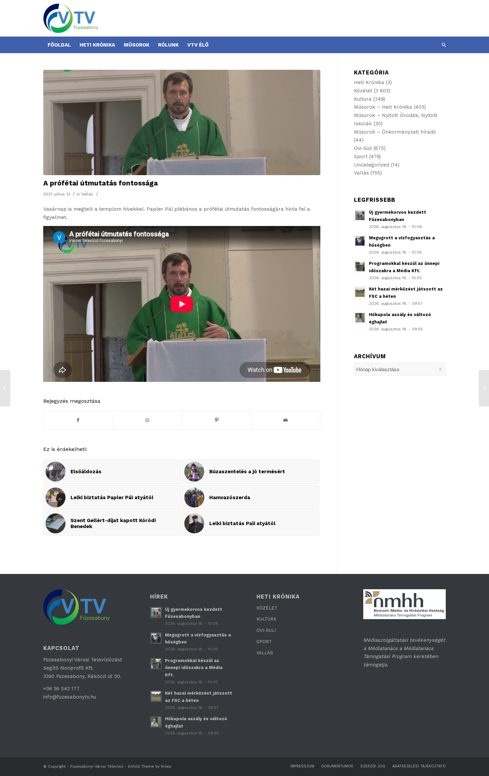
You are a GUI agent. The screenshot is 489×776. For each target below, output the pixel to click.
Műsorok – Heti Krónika (383, 107)
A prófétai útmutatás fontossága (100, 183)
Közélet (363, 91)
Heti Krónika (369, 82)
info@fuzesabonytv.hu (69, 697)
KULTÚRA (266, 618)
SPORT (264, 641)
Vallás (87, 194)
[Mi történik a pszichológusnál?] (484, 388)
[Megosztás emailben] (285, 420)
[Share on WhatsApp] (147, 420)
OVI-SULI (266, 630)
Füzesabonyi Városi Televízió (96, 766)
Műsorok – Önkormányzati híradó (395, 132)
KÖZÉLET (266, 608)
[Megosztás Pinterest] (216, 420)
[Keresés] (441, 45)
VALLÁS (264, 652)
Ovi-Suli (363, 148)
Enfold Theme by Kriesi (149, 766)
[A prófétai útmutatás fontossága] (181, 122)
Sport (361, 157)
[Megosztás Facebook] (78, 420)
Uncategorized (371, 165)
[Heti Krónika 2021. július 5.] (5, 388)
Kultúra (363, 99)
